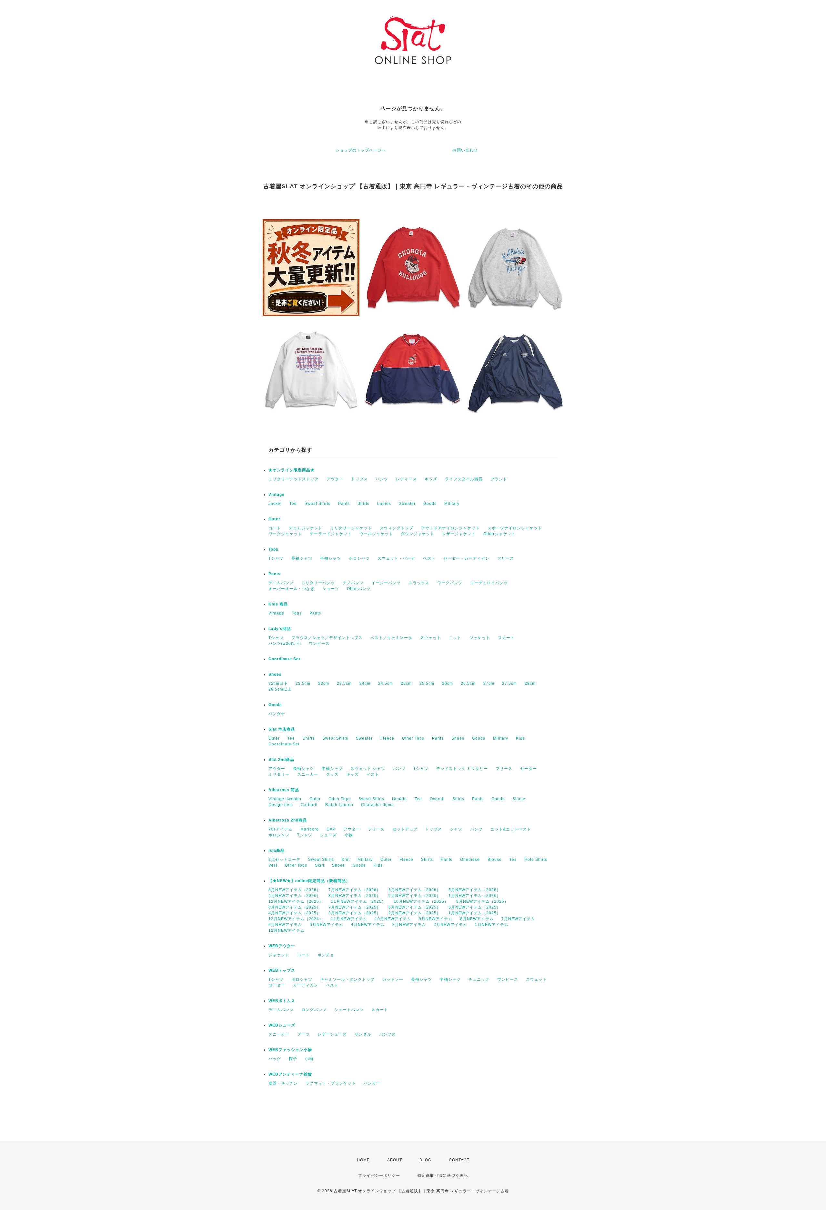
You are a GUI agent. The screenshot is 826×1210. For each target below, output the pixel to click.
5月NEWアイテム (326, 924)
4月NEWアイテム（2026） (294, 895)
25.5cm (426, 683)
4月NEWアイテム (368, 924)
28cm (530, 683)
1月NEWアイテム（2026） (474, 895)
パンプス (387, 1034)
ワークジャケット (285, 534)
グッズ (332, 774)
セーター (528, 768)
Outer (274, 519)
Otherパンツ (359, 588)
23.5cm (344, 683)
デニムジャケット (305, 528)
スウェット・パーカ (396, 558)
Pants (344, 503)
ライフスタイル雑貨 (464, 479)
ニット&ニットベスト (510, 829)
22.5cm (303, 683)
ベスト (429, 558)
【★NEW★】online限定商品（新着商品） (309, 881)
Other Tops (413, 738)
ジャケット (479, 637)
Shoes (275, 674)
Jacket (275, 503)
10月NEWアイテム (393, 919)
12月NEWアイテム (286, 930)
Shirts (363, 503)
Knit (346, 859)
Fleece (387, 738)
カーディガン (305, 985)
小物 (349, 835)
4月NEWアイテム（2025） (294, 913)
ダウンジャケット (417, 534)
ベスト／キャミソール (391, 637)
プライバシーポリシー (379, 1175)
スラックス (418, 583)
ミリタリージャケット (351, 528)
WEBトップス (281, 970)
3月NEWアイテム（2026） (354, 895)
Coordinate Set (284, 659)
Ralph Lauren (339, 804)
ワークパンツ (449, 583)
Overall (437, 799)
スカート (506, 637)
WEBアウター (281, 946)
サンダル (363, 1034)
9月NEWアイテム (435, 919)
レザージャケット (459, 534)
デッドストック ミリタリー (462, 768)
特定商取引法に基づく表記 (443, 1175)
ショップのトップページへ (361, 150)
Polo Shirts (536, 859)
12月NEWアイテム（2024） (295, 919)
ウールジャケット (376, 534)
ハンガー (372, 1083)
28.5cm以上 (280, 689)
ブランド (498, 479)
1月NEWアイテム (492, 924)
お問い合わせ (465, 150)
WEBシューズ (281, 1025)
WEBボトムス (281, 1000)
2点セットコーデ (284, 859)
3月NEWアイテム (409, 924)
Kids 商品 (278, 604)
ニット (455, 637)
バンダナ (276, 714)
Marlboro (309, 829)
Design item (280, 804)
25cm (406, 683)
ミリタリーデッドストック (293, 479)
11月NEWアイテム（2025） (358, 901)
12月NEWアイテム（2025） (295, 901)
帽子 (293, 1059)
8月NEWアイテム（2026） (294, 890)
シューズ (328, 835)
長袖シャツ (301, 558)
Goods (430, 503)
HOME (363, 1160)
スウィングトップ (396, 528)
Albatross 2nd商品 (287, 820)
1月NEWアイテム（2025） (474, 913)
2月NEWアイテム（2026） (414, 895)
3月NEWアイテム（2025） (354, 913)
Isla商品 (276, 850)
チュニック (478, 979)
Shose (518, 799)
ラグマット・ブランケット (331, 1083)
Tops (273, 549)
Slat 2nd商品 (281, 759)
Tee (293, 503)
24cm (364, 683)
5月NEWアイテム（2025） (474, 907)
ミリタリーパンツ (318, 583)
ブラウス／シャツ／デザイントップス (327, 637)
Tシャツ (276, 558)
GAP (331, 829)
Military (451, 503)
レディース (406, 479)
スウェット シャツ (367, 768)
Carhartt (309, 804)
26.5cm (468, 683)
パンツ (382, 479)
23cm (323, 683)
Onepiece (470, 859)
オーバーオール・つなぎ (291, 588)
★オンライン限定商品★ (291, 470)
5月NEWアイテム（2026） (474, 890)
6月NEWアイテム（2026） (414, 890)
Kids (520, 738)
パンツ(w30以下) (284, 643)
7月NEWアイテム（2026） (354, 890)
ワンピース (319, 643)
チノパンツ (353, 583)
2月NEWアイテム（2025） (414, 913)
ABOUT (394, 1160)
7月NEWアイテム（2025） (354, 907)
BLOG (425, 1160)
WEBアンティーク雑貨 (290, 1074)
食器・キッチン (283, 1083)
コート (274, 528)
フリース (505, 558)
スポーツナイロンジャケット (515, 528)
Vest (272, 865)
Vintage (276, 494)
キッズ (431, 479)
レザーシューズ (332, 1034)
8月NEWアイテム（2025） (294, 907)
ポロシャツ (359, 558)
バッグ (274, 1059)
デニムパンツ (281, 583)
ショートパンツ (349, 1010)
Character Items (377, 804)
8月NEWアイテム (477, 919)
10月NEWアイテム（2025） (421, 901)
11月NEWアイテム (349, 919)
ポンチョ (325, 955)
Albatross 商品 (283, 790)
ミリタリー (278, 774)
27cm (488, 683)
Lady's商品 (279, 628)
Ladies (384, 503)
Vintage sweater (285, 799)
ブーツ (303, 1034)
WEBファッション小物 (290, 1050)
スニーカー (307, 774)
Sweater (407, 503)
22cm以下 (278, 683)
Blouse (495, 859)
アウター (335, 479)
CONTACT (459, 1160)
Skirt (319, 865)
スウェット (430, 637)
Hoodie (399, 799)
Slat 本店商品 (281, 729)
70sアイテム (280, 829)
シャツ (456, 829)
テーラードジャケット (331, 534)
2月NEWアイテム (450, 924)
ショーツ (330, 588)
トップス (359, 479)
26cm (447, 683)
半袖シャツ (330, 558)
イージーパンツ (386, 583)
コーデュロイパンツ (489, 583)
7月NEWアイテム (518, 919)
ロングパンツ (314, 1010)
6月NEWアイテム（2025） (414, 907)
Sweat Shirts (317, 503)
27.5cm (509, 683)
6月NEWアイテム (285, 924)
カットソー (392, 979)
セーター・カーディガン (466, 558)
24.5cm (385, 683)
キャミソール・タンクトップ (347, 979)
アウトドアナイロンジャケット (450, 528)
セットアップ (405, 829)
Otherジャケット (499, 534)
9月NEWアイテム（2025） (482, 901)
